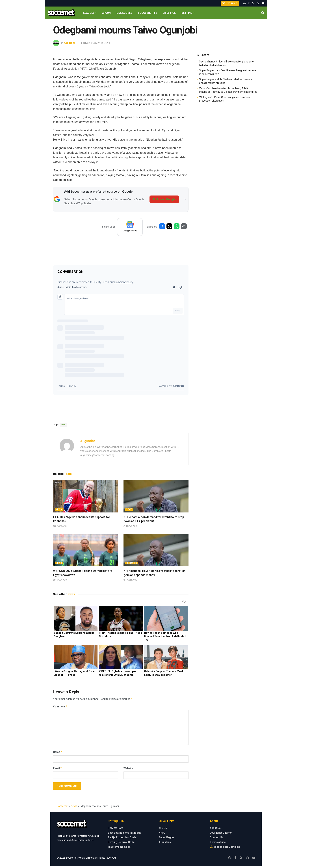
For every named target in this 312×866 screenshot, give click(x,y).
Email (57, 768)
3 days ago (61, 526)
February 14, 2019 (90, 42)
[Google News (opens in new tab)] (130, 227)
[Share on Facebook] (162, 226)
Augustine (69, 42)
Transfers (165, 842)
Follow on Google (164, 199)
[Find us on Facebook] (249, 3)
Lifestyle (169, 12)
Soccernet (62, 806)
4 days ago (131, 526)
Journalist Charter (221, 832)
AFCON (106, 12)
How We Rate (115, 828)
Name (57, 752)
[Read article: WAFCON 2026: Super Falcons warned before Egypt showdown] (85, 550)
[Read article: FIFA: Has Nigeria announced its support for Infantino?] (85, 496)
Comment (60, 706)
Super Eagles (166, 837)
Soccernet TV (147, 12)
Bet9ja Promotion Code (122, 837)
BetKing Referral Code (121, 842)
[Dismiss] (185, 199)
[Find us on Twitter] (253, 3)
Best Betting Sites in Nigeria (124, 832)
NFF (63, 424)
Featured (131, 563)
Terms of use (218, 842)
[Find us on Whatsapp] (244, 3)
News (106, 42)
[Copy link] (184, 226)
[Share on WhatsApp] (176, 226)
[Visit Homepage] (61, 13)
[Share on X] (169, 226)
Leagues (88, 12)
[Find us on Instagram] (258, 3)
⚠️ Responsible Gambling (225, 846)
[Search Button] (262, 12)
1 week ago (61, 580)
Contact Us (216, 837)
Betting (186, 12)
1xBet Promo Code (119, 846)
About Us (215, 828)
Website (128, 768)
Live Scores (124, 12)
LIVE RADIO (231, 3)
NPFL (162, 832)
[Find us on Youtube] (263, 3)
